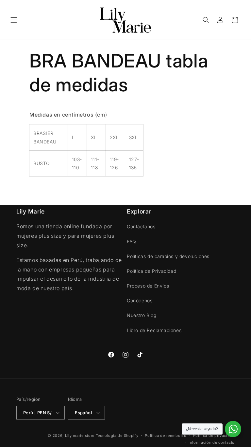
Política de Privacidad (151, 271)
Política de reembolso (166, 435)
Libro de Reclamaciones (154, 330)
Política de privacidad (214, 435)
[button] (14, 20)
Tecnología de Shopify (117, 435)
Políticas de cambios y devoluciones (168, 256)
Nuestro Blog (141, 315)
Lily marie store (79, 435)
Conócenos (139, 300)
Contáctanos (141, 226)
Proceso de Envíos (148, 286)
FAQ (131, 241)
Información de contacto (212, 442)
